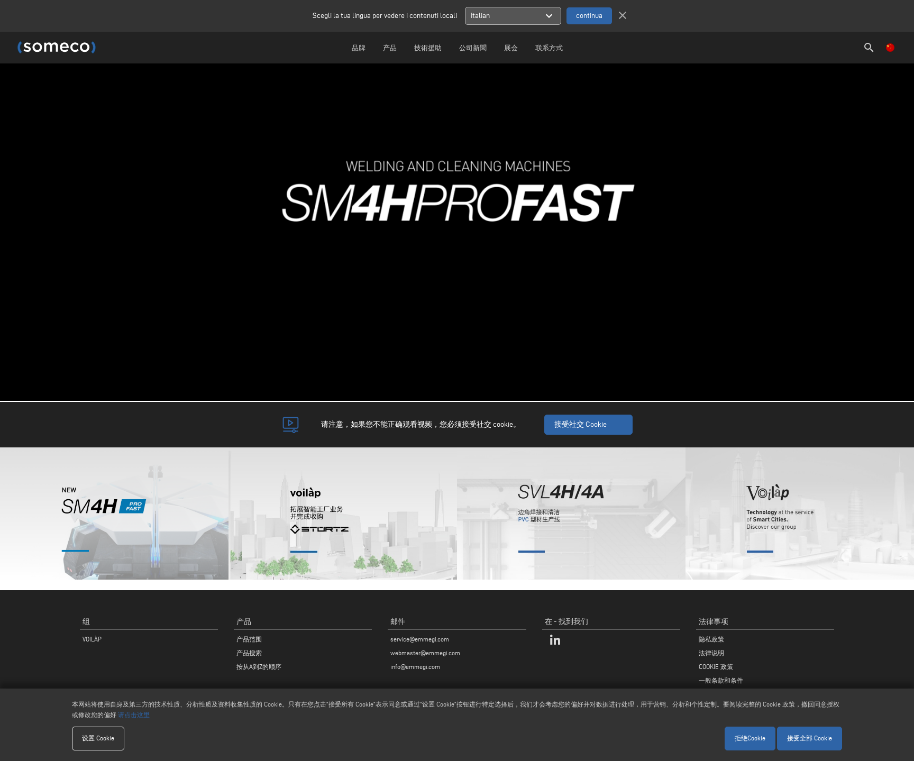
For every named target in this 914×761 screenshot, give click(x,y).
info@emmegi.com (415, 666)
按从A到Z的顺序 (258, 666)
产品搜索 (249, 652)
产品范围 (249, 639)
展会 (511, 47)
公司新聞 (473, 47)
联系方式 (549, 47)
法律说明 (711, 652)
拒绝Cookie (750, 738)
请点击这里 (134, 714)
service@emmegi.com (419, 639)
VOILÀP (92, 639)
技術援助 (428, 47)
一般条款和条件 (721, 680)
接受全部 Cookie (809, 738)
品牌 (358, 47)
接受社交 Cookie (580, 424)
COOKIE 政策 (716, 666)
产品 (390, 47)
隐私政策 (711, 639)
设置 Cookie (98, 738)
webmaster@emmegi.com (425, 652)
